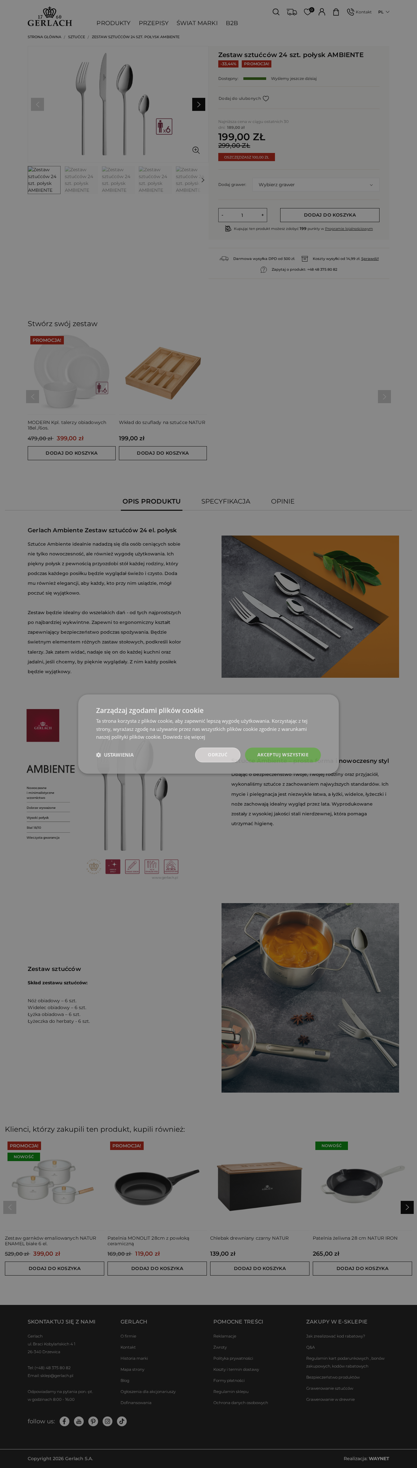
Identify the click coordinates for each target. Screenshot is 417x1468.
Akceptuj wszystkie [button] (283, 754)
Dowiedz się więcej (184, 737)
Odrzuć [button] (217, 754)
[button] (115, 755)
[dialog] (208, 734)
